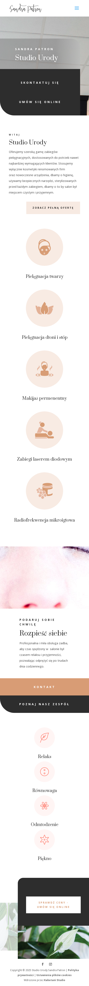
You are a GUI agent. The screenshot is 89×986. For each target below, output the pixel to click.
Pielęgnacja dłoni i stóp (44, 337)
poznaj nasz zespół (44, 704)
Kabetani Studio (54, 980)
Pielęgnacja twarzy (45, 276)
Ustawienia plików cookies (54, 975)
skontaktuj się (40, 83)
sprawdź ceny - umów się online (53, 904)
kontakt (44, 687)
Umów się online (40, 102)
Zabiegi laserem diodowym (44, 459)
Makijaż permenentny (44, 398)
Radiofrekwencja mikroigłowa (44, 520)
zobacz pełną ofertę (53, 208)
